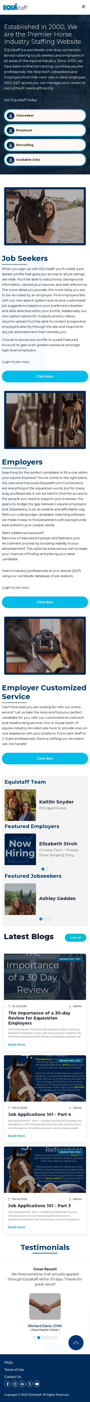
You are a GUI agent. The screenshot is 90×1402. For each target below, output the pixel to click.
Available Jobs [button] (28, 160)
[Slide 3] (49, 918)
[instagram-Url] (15, 1384)
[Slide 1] (42, 869)
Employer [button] (24, 130)
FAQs (8, 1362)
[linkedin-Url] (22, 1384)
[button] (15, 7)
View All (75, 937)
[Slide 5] (51, 1337)
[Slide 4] (47, 1337)
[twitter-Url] (29, 1384)
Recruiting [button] (24, 145)
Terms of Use (14, 1369)
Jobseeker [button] (25, 115)
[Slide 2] (47, 869)
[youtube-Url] (37, 1384)
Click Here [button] (45, 376)
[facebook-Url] (7, 1384)
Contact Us (12, 1377)
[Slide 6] (55, 1337)
